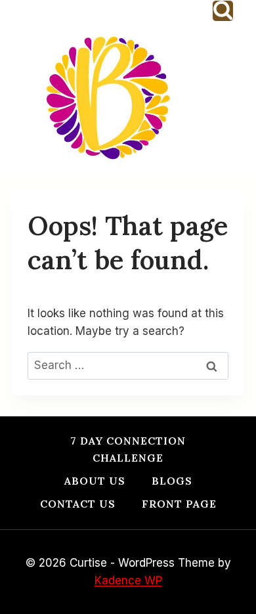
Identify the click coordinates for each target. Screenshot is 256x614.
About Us (94, 480)
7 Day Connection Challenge (128, 449)
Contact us (78, 503)
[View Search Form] (223, 11)
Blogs (172, 480)
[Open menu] (234, 96)
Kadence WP (128, 580)
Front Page (179, 503)
